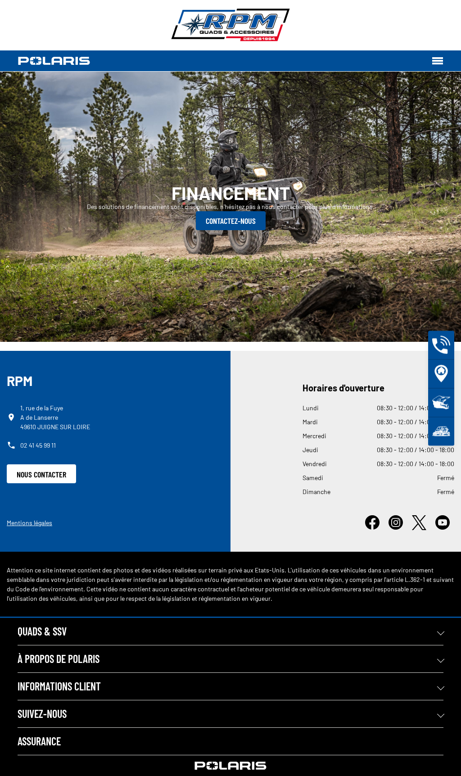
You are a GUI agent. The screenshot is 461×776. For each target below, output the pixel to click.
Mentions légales (29, 522)
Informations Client (59, 686)
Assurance (39, 741)
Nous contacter (41, 474)
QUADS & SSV (42, 631)
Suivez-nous (42, 713)
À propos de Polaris (58, 658)
